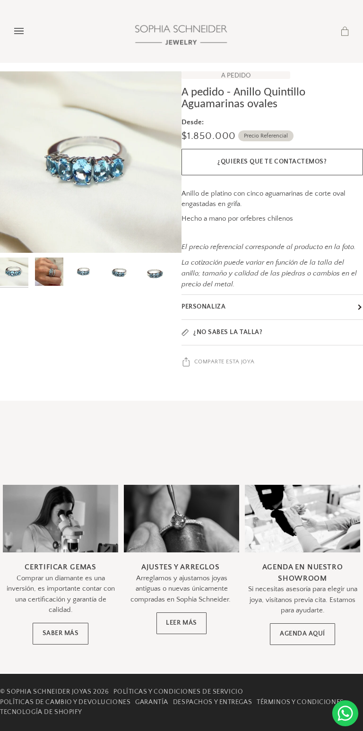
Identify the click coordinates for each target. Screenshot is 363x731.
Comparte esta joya (224, 362)
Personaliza (203, 306)
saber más (61, 633)
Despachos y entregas (212, 702)
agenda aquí (302, 633)
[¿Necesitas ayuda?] (345, 713)
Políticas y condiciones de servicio (178, 692)
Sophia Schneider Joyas (49, 692)
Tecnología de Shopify (41, 712)
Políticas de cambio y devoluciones (65, 702)
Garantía (151, 702)
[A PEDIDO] (91, 162)
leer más (181, 623)
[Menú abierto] (28, 31)
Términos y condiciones (300, 702)
